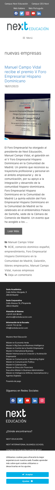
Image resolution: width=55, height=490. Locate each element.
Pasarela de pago (13, 381)
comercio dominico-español (32, 246)
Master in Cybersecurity (16, 364)
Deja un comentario (20, 274)
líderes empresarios (17, 265)
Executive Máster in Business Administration (25, 370)
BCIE (11, 246)
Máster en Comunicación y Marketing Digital (25, 359)
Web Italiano (19, 8)
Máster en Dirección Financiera (19, 367)
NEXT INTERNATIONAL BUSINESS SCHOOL (25, 444)
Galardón (39, 260)
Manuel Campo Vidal (21, 242)
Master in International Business (19, 351)
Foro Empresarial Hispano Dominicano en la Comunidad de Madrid (26, 256)
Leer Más (13, 231)
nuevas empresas (23, 270)
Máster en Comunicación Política (20, 362)
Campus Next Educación (16, 3)
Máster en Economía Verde (17, 342)
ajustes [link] (27, 466)
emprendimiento (15, 251)
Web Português (36, 8)
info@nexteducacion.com (17, 328)
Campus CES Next (40, 3)
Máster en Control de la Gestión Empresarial (24, 348)
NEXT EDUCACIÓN (14, 439)
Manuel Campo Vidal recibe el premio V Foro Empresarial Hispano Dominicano (25, 74)
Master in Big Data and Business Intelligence (25, 345)
